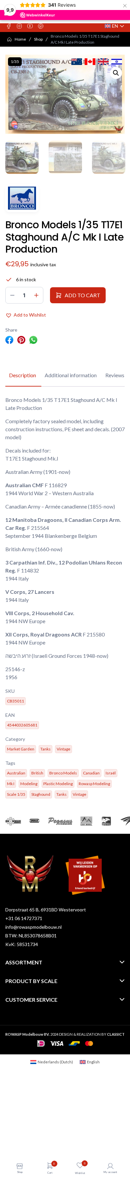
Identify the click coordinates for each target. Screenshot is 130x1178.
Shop (38, 39)
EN (115, 26)
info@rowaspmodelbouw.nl (33, 927)
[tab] (22, 376)
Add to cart (82, 295)
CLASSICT (116, 1034)
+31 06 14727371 (23, 918)
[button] (116, 73)
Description (22, 375)
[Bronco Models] (22, 198)
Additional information (71, 375)
